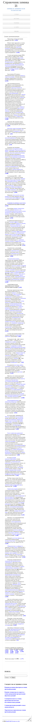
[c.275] (16, 40)
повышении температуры (15, 305)
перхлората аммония (14, 532)
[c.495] (6, 331)
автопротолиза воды (10, 540)
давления (7, 209)
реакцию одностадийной (11, 553)
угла (22, 129)
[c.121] (17, 475)
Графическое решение (20, 241)
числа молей (16, 195)
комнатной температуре (11, 401)
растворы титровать (14, 68)
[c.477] (23, 245)
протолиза (16, 365)
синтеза (17, 495)
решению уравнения (16, 235)
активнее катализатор (10, 321)
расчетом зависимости (18, 530)
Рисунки (16, 18)
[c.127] (11, 373)
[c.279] (12, 70)
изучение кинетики (13, 630)
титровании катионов (12, 181)
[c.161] (16, 652)
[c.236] (15, 192)
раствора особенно (16, 180)
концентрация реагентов (16, 303)
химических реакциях (14, 611)
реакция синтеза (18, 510)
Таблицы (16, 23)
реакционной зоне (16, 317)
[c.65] (24, 615)
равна (16, 547)
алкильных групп (16, 584)
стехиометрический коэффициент (13, 197)
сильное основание (9, 594)
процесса (22, 75)
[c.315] (11, 652)
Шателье (7, 416)
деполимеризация (14, 93)
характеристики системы (11, 603)
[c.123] (6, 543)
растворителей (19, 112)
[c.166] (19, 336)
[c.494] (20, 287)
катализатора (20, 313)
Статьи (16, 14)
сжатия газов (8, 608)
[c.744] (6, 652)
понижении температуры (16, 419)
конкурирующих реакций (15, 470)
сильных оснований (10, 269)
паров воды (21, 495)
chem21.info (8, 721)
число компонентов (16, 521)
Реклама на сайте (15, 721)
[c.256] (18, 52)
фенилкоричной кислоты (17, 629)
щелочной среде (10, 185)
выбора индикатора (17, 169)
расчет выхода (13, 234)
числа (18, 434)
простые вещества (9, 498)
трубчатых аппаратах (15, 224)
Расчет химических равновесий (15, 433)
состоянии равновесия (17, 389)
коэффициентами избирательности (13, 474)
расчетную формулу (17, 538)
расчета (20, 448)
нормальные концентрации (18, 157)
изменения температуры (15, 310)
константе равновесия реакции (17, 153)
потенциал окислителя (13, 396)
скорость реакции (17, 294)
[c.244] (6, 650)
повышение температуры (17, 323)
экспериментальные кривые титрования (13, 149)
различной (7, 452)
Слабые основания (14, 272)
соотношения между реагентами (13, 211)
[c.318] (6, 119)
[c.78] (22, 362)
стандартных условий (16, 346)
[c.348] (22, 397)
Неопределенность (9, 62)
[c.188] (6, 173)
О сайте (16, 27)
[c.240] (22, 651)
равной (12, 388)
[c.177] (22, 515)
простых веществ (9, 497)
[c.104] (21, 650)
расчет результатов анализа (14, 64)
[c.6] (17, 640)
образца (23, 94)
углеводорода (8, 562)
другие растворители (17, 87)
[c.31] (11, 134)
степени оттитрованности (11, 166)
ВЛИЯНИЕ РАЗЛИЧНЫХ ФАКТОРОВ (16, 203)
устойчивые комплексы (10, 189)
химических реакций (10, 441)
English (16, 31)
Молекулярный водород (13, 400)
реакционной (14, 362)
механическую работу (10, 604)
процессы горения (21, 223)
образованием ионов (20, 276)
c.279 (22, 658)
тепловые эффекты (13, 222)
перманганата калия (17, 395)
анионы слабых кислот (19, 274)
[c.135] (6, 596)
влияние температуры (18, 208)
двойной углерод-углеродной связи (13, 485)
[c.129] (8, 125)
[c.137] (17, 429)
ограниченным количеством (11, 589)
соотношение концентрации (16, 506)
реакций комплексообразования (10, 458)
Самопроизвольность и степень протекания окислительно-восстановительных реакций (13, 700)
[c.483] (12, 651)
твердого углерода (16, 534)
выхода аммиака (19, 416)
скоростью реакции (9, 77)
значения (7, 111)
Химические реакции (12, 489)
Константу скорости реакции (14, 128)
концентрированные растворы (18, 347)
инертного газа (17, 209)
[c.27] (11, 650)
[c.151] (15, 412)
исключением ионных (14, 258)
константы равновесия (10, 138)
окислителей (8, 348)
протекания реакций (20, 445)
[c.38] (18, 455)
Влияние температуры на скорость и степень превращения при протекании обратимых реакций (15, 693)
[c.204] (15, 486)
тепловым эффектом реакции (19, 231)
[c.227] (15, 625)
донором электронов (14, 568)
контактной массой (15, 226)
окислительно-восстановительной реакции (12, 380)
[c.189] (17, 535)
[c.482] (11, 256)
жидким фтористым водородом (12, 574)
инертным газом (15, 250)
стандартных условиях (10, 341)
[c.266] (23, 557)
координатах (17, 131)
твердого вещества (20, 352)
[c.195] (6, 81)
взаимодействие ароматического (13, 561)
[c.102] (6, 282)
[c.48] (22, 199)
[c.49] (10, 144)
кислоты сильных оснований (19, 265)
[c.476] (6, 205)
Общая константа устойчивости (15, 546)
